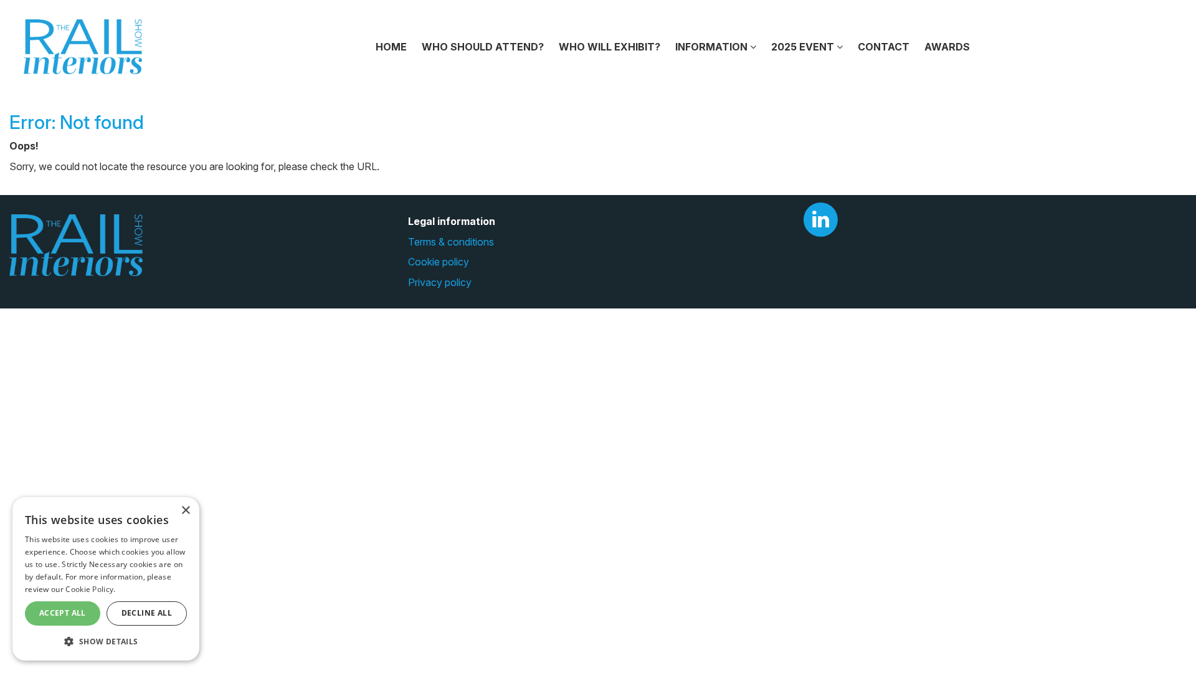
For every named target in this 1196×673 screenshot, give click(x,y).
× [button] (185, 510)
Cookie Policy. (90, 589)
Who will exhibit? (609, 47)
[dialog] (105, 579)
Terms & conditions (451, 242)
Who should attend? (483, 47)
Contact (883, 47)
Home (391, 47)
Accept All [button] (62, 613)
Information (712, 47)
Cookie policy (438, 261)
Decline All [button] (146, 613)
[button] (106, 641)
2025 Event (804, 47)
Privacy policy (440, 282)
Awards (947, 47)
